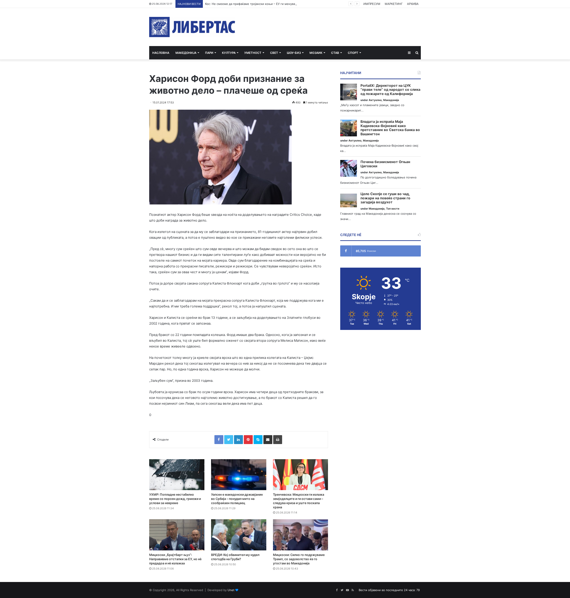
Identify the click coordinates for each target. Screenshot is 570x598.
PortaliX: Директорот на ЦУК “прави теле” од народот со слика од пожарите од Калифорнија (390, 90)
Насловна (160, 53)
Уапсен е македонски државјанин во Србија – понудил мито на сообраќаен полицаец (237, 499)
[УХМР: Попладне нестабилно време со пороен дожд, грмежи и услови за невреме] (176, 474)
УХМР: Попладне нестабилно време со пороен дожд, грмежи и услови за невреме (175, 499)
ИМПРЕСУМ (371, 4)
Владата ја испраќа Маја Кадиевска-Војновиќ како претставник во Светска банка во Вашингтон (390, 128)
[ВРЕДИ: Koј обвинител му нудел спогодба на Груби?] (238, 534)
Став (335, 53)
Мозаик (315, 53)
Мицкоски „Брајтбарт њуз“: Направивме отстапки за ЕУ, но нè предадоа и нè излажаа (175, 559)
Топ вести (392, 208)
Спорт (353, 53)
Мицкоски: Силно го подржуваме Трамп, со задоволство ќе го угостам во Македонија (299, 559)
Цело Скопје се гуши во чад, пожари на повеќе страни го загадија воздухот (385, 198)
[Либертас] (192, 27)
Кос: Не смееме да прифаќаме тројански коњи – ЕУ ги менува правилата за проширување (270, 4)
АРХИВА (413, 4)
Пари (209, 53)
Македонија (185, 53)
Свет (274, 53)
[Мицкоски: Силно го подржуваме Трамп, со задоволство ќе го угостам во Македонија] (300, 534)
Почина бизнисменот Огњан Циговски (385, 164)
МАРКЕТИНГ (394, 4)
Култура (229, 53)
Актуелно (375, 100)
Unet (231, 590)
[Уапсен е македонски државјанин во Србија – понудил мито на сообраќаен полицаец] (238, 474)
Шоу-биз (294, 53)
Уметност (252, 53)
